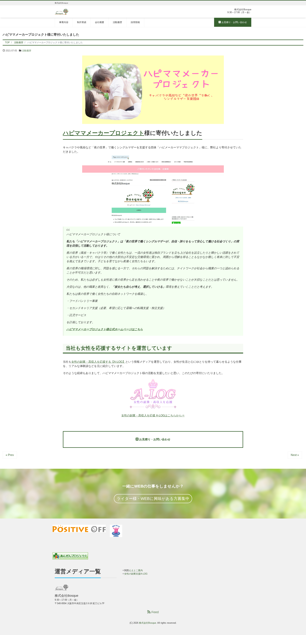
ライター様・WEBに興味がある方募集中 (153, 498)
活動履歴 (117, 22)
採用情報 (135, 22)
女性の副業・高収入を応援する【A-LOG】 (98, 361)
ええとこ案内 (136, 570)
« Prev (10, 454)
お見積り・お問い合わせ (234, 22)
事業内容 (63, 22)
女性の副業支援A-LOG (136, 573)
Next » (295, 454)
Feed (155, 612)
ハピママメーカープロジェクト (103, 133)
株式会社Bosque (147, 623)
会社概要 (99, 22)
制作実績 (81, 22)
